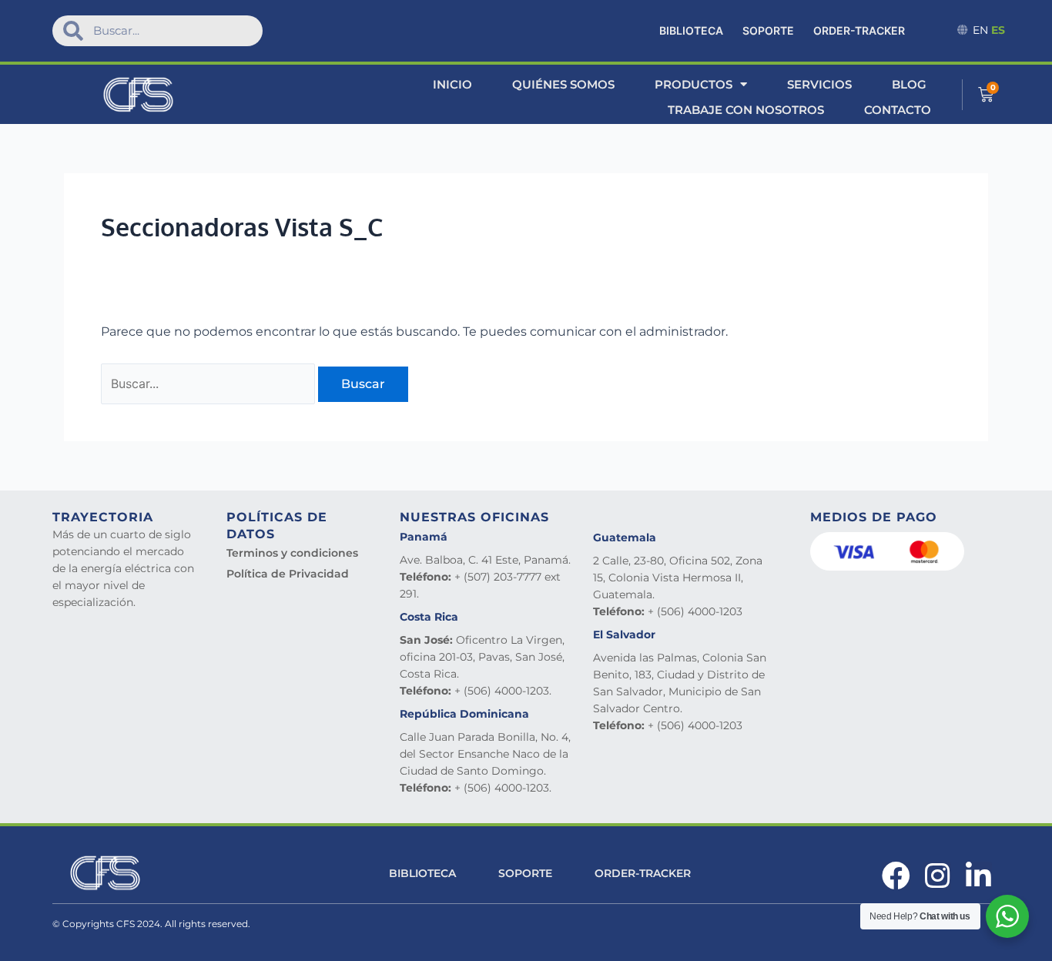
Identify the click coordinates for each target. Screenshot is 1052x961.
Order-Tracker (859, 30)
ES (998, 30)
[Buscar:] (209, 384)
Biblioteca (691, 30)
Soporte (768, 30)
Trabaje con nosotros (746, 109)
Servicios (819, 84)
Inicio (452, 84)
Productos (693, 84)
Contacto (897, 109)
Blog (909, 84)
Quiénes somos (563, 84)
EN (980, 30)
